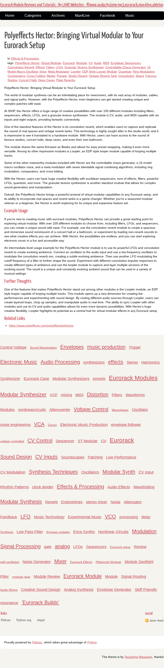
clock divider (42, 487)
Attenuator (133, 502)
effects (115, 362)
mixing (66, 395)
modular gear (21, 576)
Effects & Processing (25, 58)
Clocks (52, 425)
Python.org (23, 620)
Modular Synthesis (21, 501)
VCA (39, 424)
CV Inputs (46, 457)
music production (106, 347)
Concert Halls (28, 80)
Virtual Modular (51, 63)
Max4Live (82, 15)
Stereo (132, 362)
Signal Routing (133, 576)
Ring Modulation (144, 71)
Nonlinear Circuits (113, 532)
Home (9, 15)
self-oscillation (9, 562)
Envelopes (72, 347)
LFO (25, 516)
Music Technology (49, 517)
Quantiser (125, 71)
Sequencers (96, 547)
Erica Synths (84, 532)
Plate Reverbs (65, 80)
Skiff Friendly (146, 589)
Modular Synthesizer (23, 394)
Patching (95, 457)
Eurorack (69, 63)
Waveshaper (120, 410)
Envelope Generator (114, 589)
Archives (58, 15)
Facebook (107, 15)
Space (140, 76)
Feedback (8, 517)
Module (111, 576)
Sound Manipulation (43, 347)
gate (47, 547)
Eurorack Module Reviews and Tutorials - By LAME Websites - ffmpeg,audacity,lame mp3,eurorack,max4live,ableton (81, 5)
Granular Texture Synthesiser (84, 67)
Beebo (51, 76)
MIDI (106, 63)
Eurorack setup (120, 547)
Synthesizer (10, 379)
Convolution (126, 76)
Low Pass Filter (30, 532)
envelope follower (126, 425)
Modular (81, 63)
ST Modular (88, 441)
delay (146, 517)
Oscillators (90, 472)
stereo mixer (96, 502)
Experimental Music (84, 517)
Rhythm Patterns (14, 487)
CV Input (146, 472)
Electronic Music (18, 362)
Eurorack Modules (133, 378)
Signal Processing (20, 546)
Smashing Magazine (138, 657)
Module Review (47, 576)
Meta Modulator (58, 71)
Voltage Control (91, 409)
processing (128, 517)
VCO (110, 516)
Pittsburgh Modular (108, 562)
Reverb (51, 502)
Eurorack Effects (81, 562)
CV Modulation (12, 472)
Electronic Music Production (84, 425)
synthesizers (94, 362)
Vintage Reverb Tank (103, 76)
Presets (62, 76)
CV (91, 63)
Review (140, 547)
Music (129, 15)
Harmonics (150, 362)
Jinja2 (41, 620)
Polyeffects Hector (27, 63)
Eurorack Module (82, 576)
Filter (4, 576)
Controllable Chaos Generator (125, 67)
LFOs (59, 67)
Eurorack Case (36, 379)
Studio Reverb (78, 76)
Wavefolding (143, 487)
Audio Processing (60, 362)
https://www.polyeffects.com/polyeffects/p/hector (41, 325)
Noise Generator (37, 562)
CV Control (40, 440)
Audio (98, 63)
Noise (115, 502)
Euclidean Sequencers (126, 63)
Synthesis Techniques (53, 472)
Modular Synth (118, 472)
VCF (53, 395)
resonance (9, 603)
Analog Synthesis (79, 589)
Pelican (6, 620)
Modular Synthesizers (71, 379)
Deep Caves (46, 80)
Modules (7, 410)
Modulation (144, 531)
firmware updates (58, 532)
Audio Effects (118, 487)
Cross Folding (36, 76)
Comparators (16, 76)
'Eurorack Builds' (40, 602)
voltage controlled (12, 441)
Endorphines (72, 502)
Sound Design (16, 457)
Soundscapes (72, 457)
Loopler (76, 71)
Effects (40, 67)
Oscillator (140, 410)
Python (92, 642)
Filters (50, 67)
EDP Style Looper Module (99, 71)
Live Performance (121, 457)
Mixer (60, 561)
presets (99, 379)
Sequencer (65, 441)
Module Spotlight (139, 562)
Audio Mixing (9, 590)
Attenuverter (59, 410)
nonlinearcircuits (32, 410)
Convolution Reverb (21, 67)
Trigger (135, 347)
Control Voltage (13, 347)
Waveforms (135, 395)
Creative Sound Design (40, 589)
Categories (33, 15)
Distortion (97, 394)
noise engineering (15, 425)
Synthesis (6, 532)
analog (62, 546)
